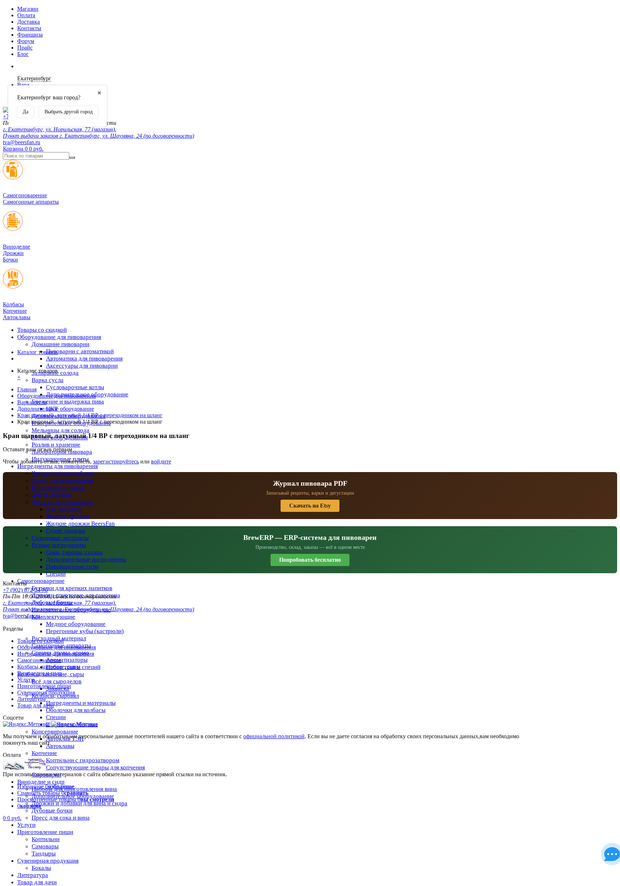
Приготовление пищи (45, 832)
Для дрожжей (64, 509)
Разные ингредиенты (59, 545)
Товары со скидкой (42, 329)
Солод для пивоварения (63, 480)
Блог (23, 54)
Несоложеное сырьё (58, 487)
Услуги (26, 824)
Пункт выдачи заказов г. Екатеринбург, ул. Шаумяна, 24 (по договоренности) (98, 136)
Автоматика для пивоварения (84, 358)
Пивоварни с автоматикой (80, 351)
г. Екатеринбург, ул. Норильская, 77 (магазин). (59, 129)
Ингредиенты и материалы (81, 702)
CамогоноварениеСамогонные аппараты (31, 198)
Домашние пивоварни (60, 344)
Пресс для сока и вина (61, 817)
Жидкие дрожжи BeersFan (80, 523)
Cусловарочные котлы (75, 387)
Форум (25, 41)
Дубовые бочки (52, 810)
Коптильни (46, 839)
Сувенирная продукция (48, 860)
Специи (56, 573)
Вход (23, 85)
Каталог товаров (37, 352)
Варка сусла (48, 380)
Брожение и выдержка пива (68, 401)
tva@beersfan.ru (21, 142)
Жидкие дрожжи (68, 516)
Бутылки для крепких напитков (72, 588)
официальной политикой (274, 736)
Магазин (27, 9)
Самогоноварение (41, 581)
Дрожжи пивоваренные (62, 502)
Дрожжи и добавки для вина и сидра (79, 803)
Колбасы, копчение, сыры (48, 667)
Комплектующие (53, 616)
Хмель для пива (52, 494)
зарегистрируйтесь (116, 461)
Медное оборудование (75, 624)
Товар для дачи (37, 882)
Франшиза (30, 35)
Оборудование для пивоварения (59, 337)
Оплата (26, 15)
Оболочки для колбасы (75, 710)
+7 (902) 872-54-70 (25, 590)
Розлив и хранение (56, 444)
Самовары (45, 846)
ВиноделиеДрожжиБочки (16, 253)
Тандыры (44, 853)
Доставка (28, 22)
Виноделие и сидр (41, 781)
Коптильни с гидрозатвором (82, 760)
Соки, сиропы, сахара (74, 552)
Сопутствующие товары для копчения (95, 767)
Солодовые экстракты (60, 537)
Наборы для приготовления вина (74, 789)
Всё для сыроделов (56, 681)
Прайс (25, 47)
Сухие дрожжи (65, 530)
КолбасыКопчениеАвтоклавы (16, 310)
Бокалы (41, 867)
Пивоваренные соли (72, 566)
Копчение (44, 753)
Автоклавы (60, 746)
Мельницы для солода (60, 430)
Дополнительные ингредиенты (86, 559)
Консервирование (55, 731)
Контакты (29, 28)
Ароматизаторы (67, 659)
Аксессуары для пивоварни (82, 365)
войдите (161, 461)
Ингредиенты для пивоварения (57, 466)
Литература (32, 875)
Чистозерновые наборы (62, 473)
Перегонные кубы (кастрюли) (85, 631)
